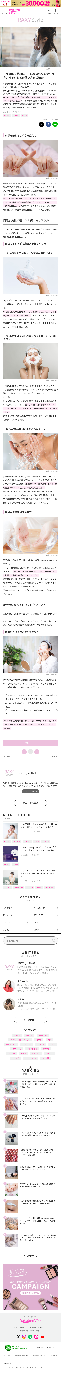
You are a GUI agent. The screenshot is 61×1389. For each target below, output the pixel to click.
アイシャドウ (26, 1044)
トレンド (41, 1044)
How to (7, 115)
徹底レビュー (11, 1044)
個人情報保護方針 (21, 1355)
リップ (52, 1044)
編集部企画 (18, 887)
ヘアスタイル (16, 1049)
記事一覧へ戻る (30, 803)
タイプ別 (45, 1058)
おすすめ (16, 841)
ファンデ (15, 1058)
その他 (36, 929)
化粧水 (36, 841)
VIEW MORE (30, 1020)
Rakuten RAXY (15, 11)
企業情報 (7, 1355)
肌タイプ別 (49, 887)
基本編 (39, 1040)
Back (7, 756)
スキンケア (16, 112)
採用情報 (54, 1355)
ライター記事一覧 (30, 791)
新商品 (6, 864)
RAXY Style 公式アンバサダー (20, 1040)
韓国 (49, 1040)
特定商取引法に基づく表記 (29, 1331)
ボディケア (38, 915)
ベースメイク (39, 907)
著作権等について (39, 1355)
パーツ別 (12, 1053)
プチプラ (27, 841)
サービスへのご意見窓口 (35, 1327)
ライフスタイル (30, 1058)
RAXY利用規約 (19, 1327)
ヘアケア (7, 922)
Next (54, 756)
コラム (6, 929)
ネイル (36, 922)
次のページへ (30, 743)
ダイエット (36, 1053)
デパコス (45, 841)
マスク (15, 864)
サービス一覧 (8, 1367)
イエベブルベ (32, 1049)
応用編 (16, 115)
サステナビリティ (36, 1367)
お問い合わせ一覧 (21, 1367)
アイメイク (7, 915)
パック (24, 115)
